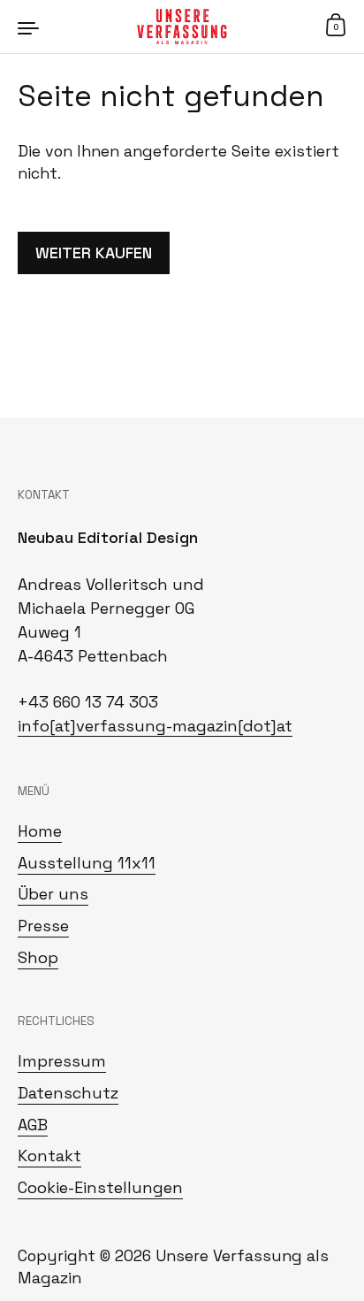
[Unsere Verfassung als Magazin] (181, 26)
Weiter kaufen (93, 253)
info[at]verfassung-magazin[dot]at (155, 726)
